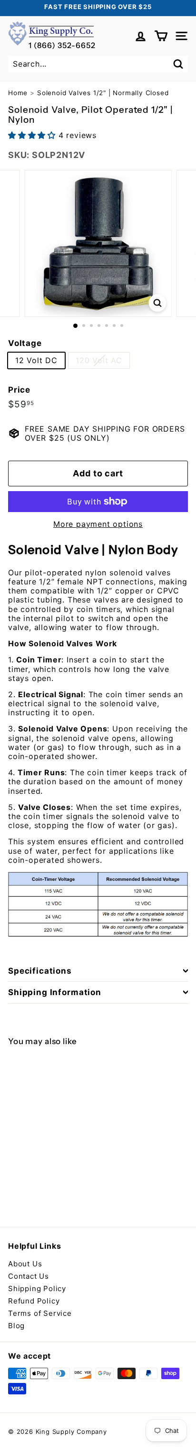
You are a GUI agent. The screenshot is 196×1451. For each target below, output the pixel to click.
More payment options (98, 524)
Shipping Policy (37, 1288)
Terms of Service (40, 1313)
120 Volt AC (99, 360)
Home (18, 93)
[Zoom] (158, 303)
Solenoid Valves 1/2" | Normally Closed (102, 93)
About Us (25, 1263)
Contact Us (28, 1276)
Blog (16, 1325)
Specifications (40, 971)
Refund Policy (33, 1300)
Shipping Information (54, 992)
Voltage (25, 343)
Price (19, 390)
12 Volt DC (36, 360)
